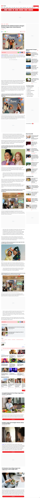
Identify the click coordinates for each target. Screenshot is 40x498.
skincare (11, 54)
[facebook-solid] (20, 52)
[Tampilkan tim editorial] (24, 344)
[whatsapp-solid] (18, 52)
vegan (19, 54)
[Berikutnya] (25, 382)
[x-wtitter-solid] (22, 52)
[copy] (24, 52)
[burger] (38, 7)
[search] (32, 6)
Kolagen (3, 444)
